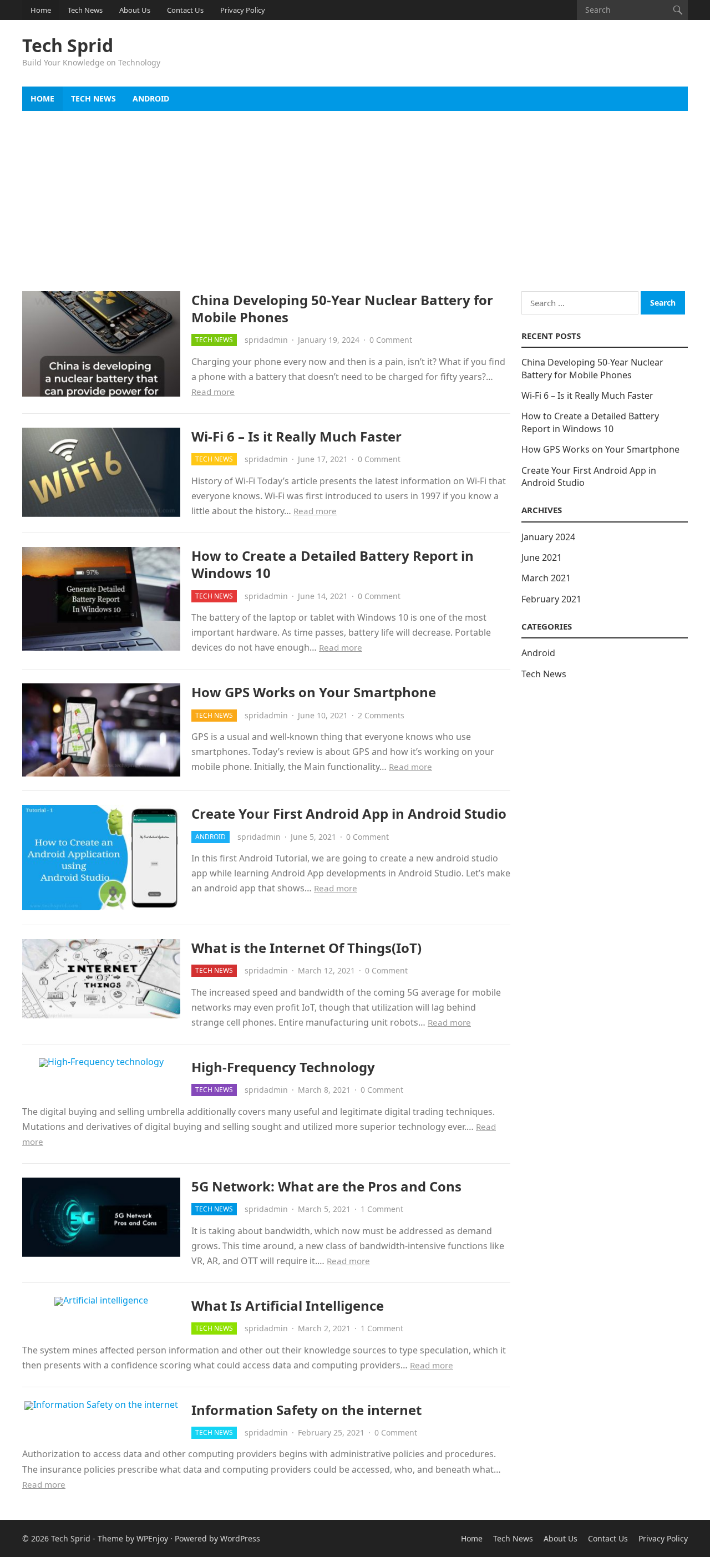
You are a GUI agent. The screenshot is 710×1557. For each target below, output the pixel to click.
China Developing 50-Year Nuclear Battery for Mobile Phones (342, 308)
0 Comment (390, 339)
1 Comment (382, 1209)
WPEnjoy (152, 1538)
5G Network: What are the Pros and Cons (326, 1186)
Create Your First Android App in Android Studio (348, 813)
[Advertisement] (355, 194)
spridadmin (266, 339)
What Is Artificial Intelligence (287, 1305)
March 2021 (546, 578)
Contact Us (185, 10)
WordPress (240, 1538)
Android (151, 98)
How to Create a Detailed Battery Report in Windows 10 (332, 564)
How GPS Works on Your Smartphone (313, 692)
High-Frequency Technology (283, 1067)
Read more (213, 391)
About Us (134, 10)
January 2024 (548, 537)
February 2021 (551, 599)
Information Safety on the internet (306, 1410)
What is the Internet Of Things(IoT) (306, 948)
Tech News (85, 10)
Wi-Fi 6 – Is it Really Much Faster (296, 436)
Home (41, 10)
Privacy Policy (242, 10)
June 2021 (541, 557)
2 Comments (381, 715)
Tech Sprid (67, 45)
